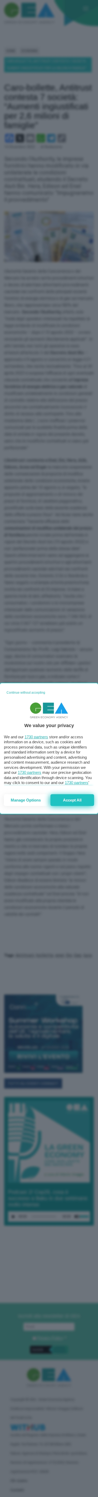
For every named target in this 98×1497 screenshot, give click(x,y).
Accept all (72, 800)
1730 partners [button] (36, 737)
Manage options (26, 800)
